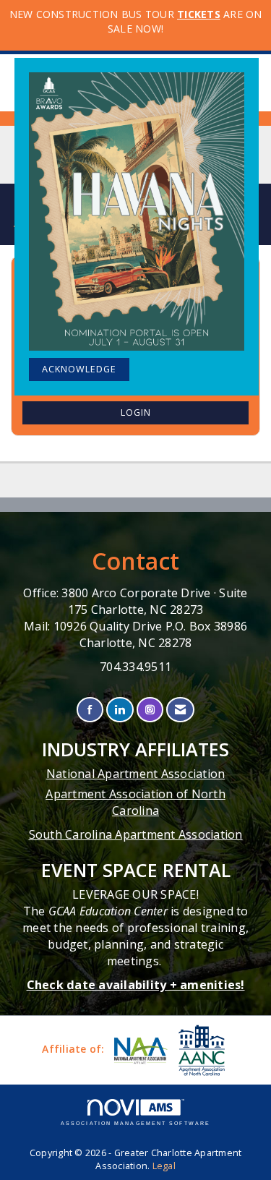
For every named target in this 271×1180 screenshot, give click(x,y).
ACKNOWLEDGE (79, 369)
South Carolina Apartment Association (136, 834)
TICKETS (198, 14)
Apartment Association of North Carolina (135, 802)
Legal (164, 1166)
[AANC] (200, 1050)
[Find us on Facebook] (90, 709)
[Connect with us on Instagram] (150, 709)
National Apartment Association (135, 774)
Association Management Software (135, 1123)
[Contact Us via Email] (180, 709)
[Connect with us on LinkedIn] (119, 709)
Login (136, 412)
